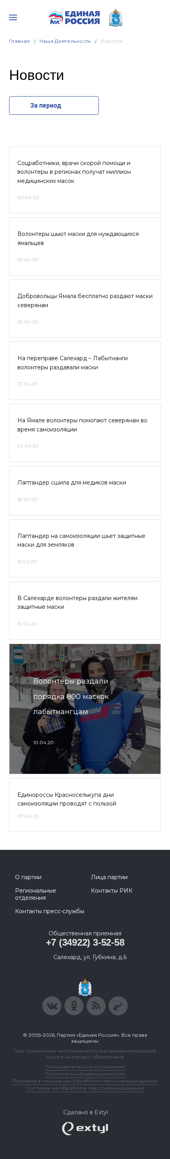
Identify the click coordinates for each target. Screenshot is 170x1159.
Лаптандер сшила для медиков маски (71, 482)
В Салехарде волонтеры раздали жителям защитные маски (77, 602)
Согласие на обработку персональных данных (85, 1088)
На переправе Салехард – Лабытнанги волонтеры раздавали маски (72, 362)
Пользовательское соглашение (85, 1067)
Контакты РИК (111, 890)
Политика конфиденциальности (85, 1074)
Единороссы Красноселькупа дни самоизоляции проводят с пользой (66, 799)
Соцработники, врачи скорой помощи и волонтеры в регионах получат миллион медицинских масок (74, 172)
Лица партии (109, 877)
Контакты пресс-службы (49, 911)
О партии (28, 877)
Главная (19, 41)
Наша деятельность (65, 41)
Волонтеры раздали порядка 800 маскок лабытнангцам (71, 696)
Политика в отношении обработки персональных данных (85, 1081)
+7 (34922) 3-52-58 (85, 942)
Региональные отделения (35, 894)
